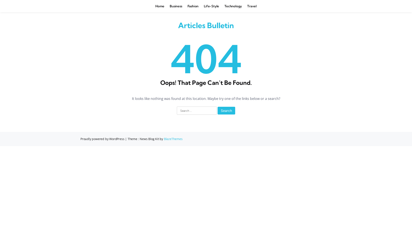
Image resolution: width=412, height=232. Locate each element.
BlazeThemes (173, 139)
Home (159, 6)
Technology (233, 6)
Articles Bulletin (206, 25)
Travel (252, 6)
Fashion (193, 6)
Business (176, 6)
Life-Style (211, 6)
